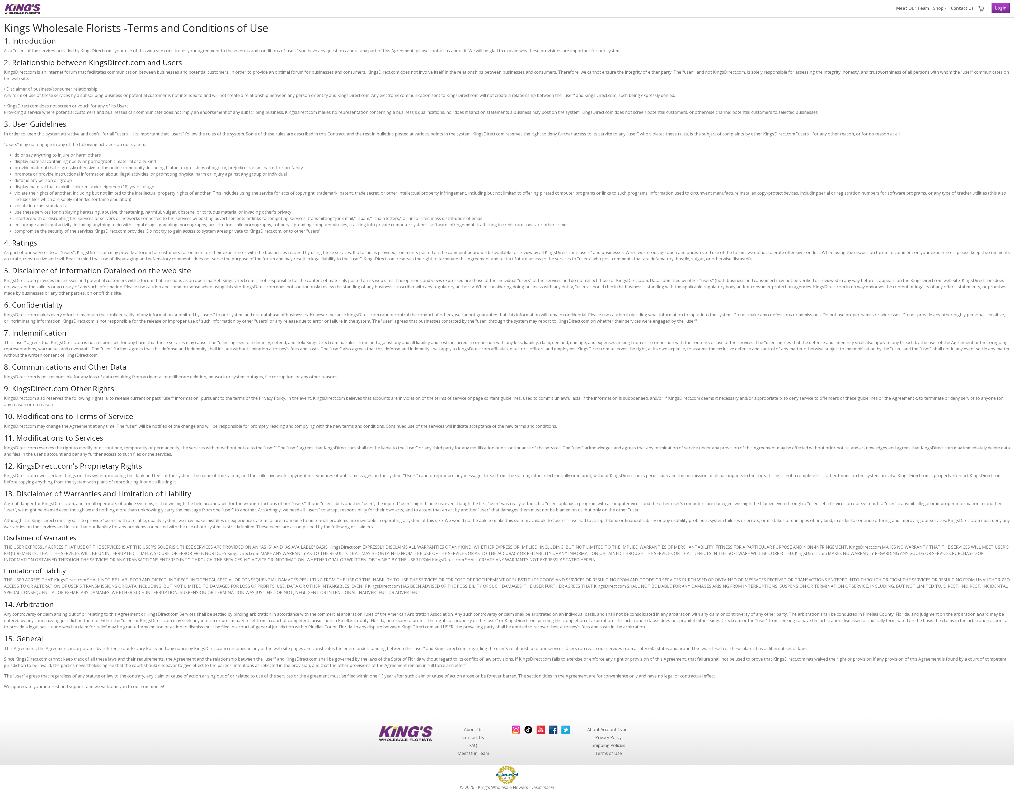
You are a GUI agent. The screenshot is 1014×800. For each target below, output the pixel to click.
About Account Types (608, 729)
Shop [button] (938, 8)
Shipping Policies (608, 745)
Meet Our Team (912, 8)
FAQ (473, 745)
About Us (473, 729)
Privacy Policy (608, 737)
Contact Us (962, 8)
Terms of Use (608, 753)
